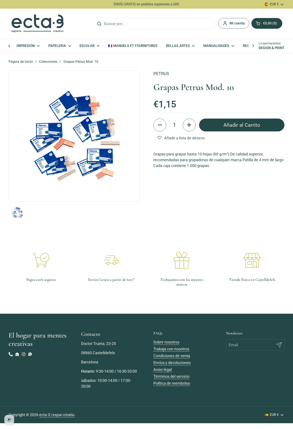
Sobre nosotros (166, 342)
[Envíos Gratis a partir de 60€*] (111, 260)
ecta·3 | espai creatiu (56, 414)
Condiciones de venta (171, 356)
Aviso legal (162, 369)
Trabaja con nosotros (171, 349)
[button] (159, 125)
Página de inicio (21, 62)
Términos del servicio (171, 376)
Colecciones (48, 62)
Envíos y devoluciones (172, 362)
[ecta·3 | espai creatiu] (37, 23)
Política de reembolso (171, 383)
